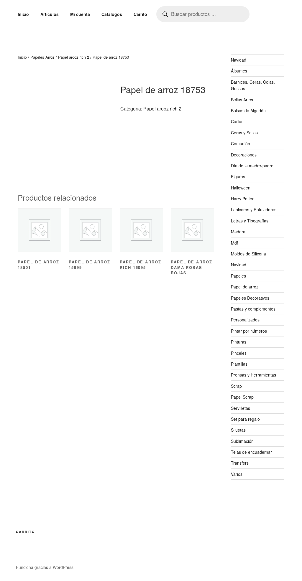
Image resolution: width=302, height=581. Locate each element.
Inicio (23, 14)
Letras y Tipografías (249, 221)
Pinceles (239, 353)
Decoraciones (244, 155)
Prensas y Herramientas (253, 375)
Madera (238, 232)
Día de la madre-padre (252, 166)
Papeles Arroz (42, 57)
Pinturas (238, 342)
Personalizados (245, 320)
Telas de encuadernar (251, 452)
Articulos (49, 14)
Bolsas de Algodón (248, 110)
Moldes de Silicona (248, 254)
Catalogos (111, 14)
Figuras (238, 176)
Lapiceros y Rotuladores (253, 209)
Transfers (240, 463)
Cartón (237, 121)
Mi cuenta (80, 14)
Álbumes (239, 71)
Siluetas (238, 430)
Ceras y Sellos (244, 133)
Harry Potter (242, 199)
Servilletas (240, 408)
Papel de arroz (244, 287)
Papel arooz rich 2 (73, 57)
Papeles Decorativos (250, 298)
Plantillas (239, 364)
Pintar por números (249, 331)
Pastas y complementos (253, 309)
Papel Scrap (242, 397)
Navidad (238, 60)
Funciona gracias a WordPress (44, 567)
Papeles (238, 276)
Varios (236, 474)
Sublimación (242, 441)
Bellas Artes (242, 100)
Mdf (234, 243)
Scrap (236, 386)
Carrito (140, 14)
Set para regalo (245, 419)
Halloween (240, 188)
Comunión (240, 143)
